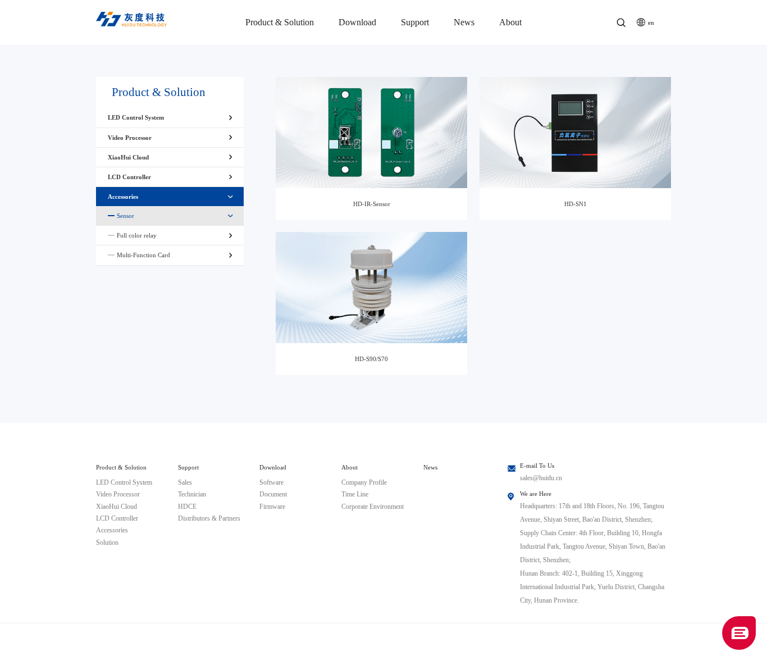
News (464, 22)
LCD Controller (129, 177)
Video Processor (130, 137)
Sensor (125, 215)
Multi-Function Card (143, 255)
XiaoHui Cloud (128, 157)
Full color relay (137, 235)
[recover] (739, 632)
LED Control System (136, 117)
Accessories (123, 196)
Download (357, 22)
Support (415, 22)
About (510, 22)
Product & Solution (279, 22)
